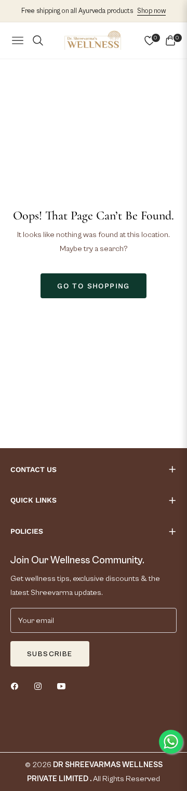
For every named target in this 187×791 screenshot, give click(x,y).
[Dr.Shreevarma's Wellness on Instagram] (40, 686)
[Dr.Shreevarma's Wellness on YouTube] (64, 686)
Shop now (151, 11)
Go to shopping (93, 286)
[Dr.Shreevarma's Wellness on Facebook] (17, 686)
